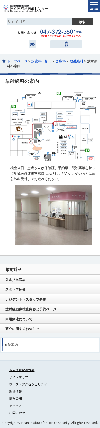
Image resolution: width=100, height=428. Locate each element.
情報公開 (15, 398)
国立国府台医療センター (31, 8)
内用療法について (19, 319)
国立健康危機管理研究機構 (65, 44)
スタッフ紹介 (15, 289)
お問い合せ (17, 413)
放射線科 (76, 61)
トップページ (17, 61)
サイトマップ (18, 377)
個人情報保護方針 (21, 370)
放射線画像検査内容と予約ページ (30, 309)
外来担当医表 (15, 279)
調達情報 (15, 391)
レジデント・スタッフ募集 (25, 299)
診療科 (61, 61)
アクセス (32, 44)
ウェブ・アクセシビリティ (28, 384)
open (93, 6)
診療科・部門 (41, 61)
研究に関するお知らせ (22, 328)
